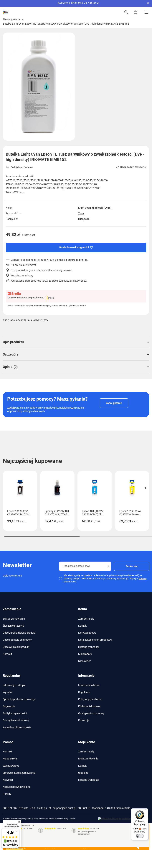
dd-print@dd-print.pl (64, 808)
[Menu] (146, 12)
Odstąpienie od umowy (16, 720)
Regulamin (9, 706)
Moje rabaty (85, 653)
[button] (145, 488)
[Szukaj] (126, 12)
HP (79, 218)
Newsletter (84, 660)
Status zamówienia (14, 618)
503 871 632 (10, 808)
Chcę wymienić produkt (16, 646)
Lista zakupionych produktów (95, 639)
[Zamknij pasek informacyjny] (148, 3)
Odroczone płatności (23, 280)
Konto (82, 609)
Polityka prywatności (15, 713)
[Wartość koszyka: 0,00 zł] (135, 12)
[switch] (139, 836)
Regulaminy (12, 675)
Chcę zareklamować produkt (19, 632)
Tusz (81, 213)
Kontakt (7, 653)
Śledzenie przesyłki (13, 625)
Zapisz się (132, 566)
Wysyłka (7, 692)
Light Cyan (84, 207)
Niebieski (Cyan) (101, 207)
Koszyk (82, 625)
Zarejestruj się (86, 618)
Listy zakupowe (87, 632)
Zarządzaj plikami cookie (17, 727)
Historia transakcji (88, 646)
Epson (86, 218)
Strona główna (11, 19)
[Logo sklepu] (5, 12)
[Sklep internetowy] (123, 818)
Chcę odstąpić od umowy (17, 639)
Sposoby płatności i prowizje (19, 699)
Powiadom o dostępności (74, 247)
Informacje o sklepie (14, 685)
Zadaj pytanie (114, 403)
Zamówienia (12, 609)
